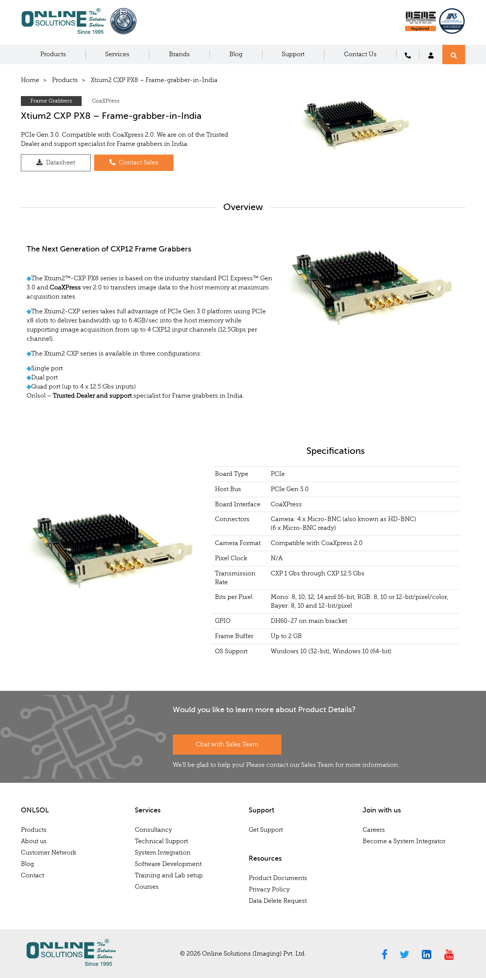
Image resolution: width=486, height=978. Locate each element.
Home (30, 80)
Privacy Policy (269, 889)
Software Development (168, 864)
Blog (236, 54)
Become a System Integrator (404, 841)
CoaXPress (106, 101)
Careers (374, 829)
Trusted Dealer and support (92, 395)
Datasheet (59, 162)
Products (53, 54)
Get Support (266, 829)
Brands (179, 54)
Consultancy (153, 829)
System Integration (163, 852)
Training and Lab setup (169, 875)
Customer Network (48, 852)
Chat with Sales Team (227, 744)
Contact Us (360, 54)
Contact (32, 875)
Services (117, 54)
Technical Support (161, 841)
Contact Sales (137, 162)
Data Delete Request (278, 900)
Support (293, 54)
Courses (147, 886)
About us (34, 841)
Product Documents (278, 878)
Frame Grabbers (51, 101)
